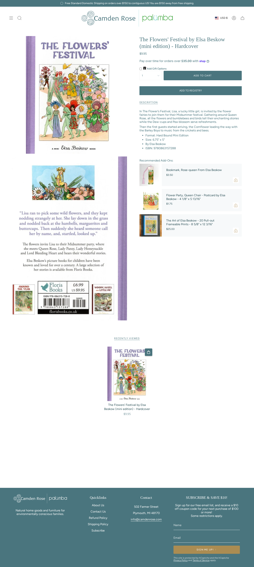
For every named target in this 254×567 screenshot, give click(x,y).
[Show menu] (11, 18)
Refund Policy (98, 518)
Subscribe (98, 530)
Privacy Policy (180, 560)
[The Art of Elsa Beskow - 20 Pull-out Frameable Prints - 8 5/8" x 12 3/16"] (150, 225)
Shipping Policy (98, 524)
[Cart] (242, 18)
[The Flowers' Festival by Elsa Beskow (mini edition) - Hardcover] (127, 374)
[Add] (236, 180)
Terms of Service (201, 560)
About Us (98, 505)
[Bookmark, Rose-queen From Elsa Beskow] (150, 175)
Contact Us (98, 511)
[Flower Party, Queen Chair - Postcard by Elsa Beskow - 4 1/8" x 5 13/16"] (150, 200)
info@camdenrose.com (146, 519)
